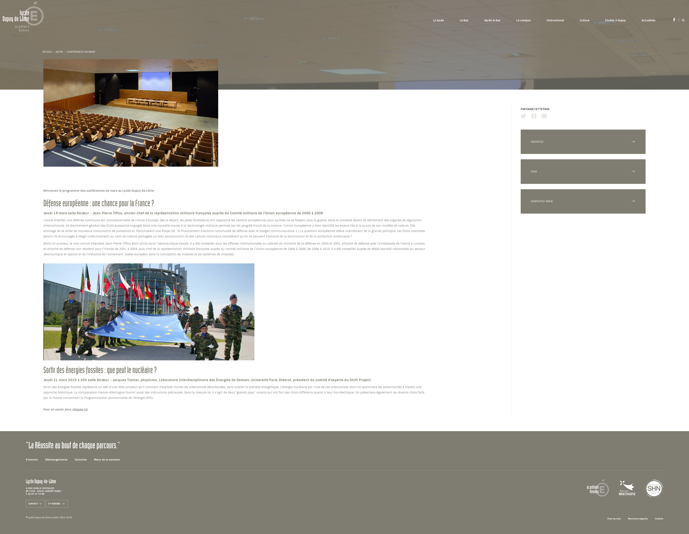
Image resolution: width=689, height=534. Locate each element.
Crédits (659, 518)
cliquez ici (80, 409)
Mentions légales (638, 518)
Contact (33, 503)
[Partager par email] (544, 116)
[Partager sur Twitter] (523, 116)
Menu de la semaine (107, 459)
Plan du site (614, 518)
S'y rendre (54, 503)
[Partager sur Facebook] (533, 116)
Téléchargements (56, 459)
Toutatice (81, 459)
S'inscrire (32, 459)
